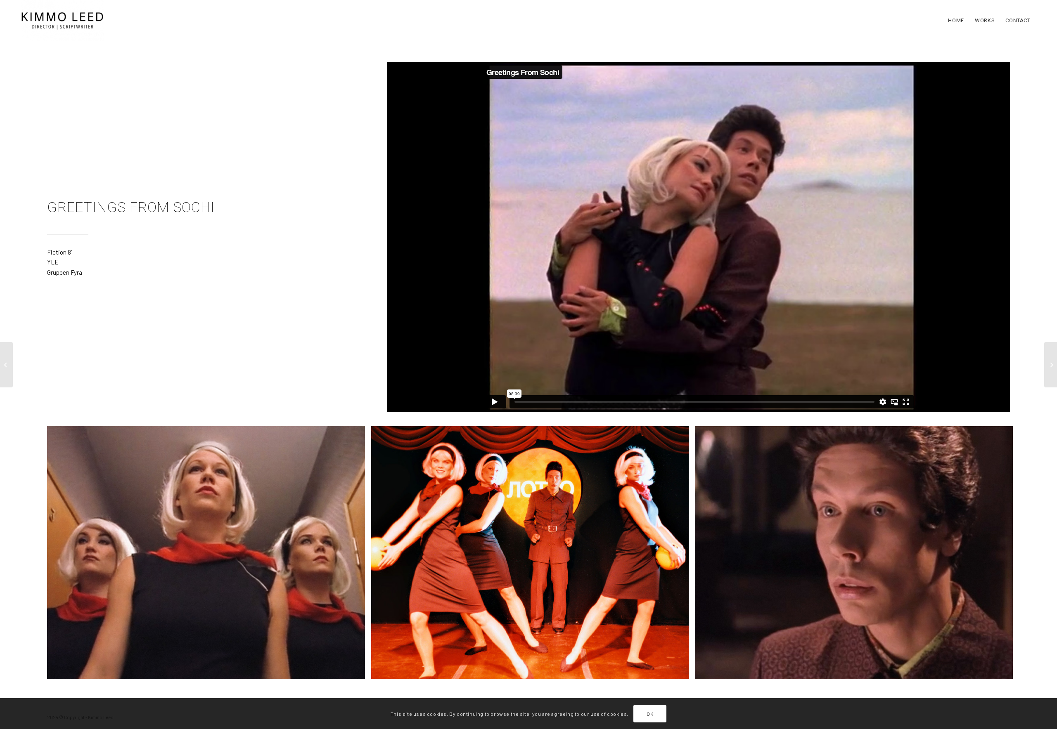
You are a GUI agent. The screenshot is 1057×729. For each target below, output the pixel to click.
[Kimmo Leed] (62, 20)
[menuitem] (956, 20)
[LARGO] (6, 364)
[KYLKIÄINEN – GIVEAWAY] (1050, 364)
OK (650, 713)
